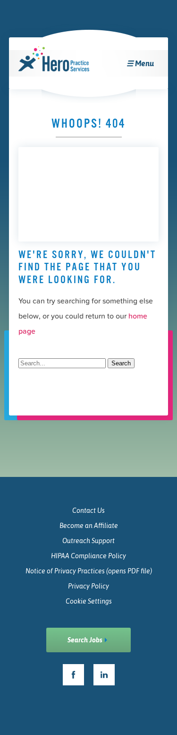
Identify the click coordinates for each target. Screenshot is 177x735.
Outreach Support (88, 541)
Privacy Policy (88, 586)
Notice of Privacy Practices (88, 571)
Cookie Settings (89, 601)
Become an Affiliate (88, 525)
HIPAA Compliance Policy (88, 556)
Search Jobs (84, 640)
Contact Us (88, 510)
